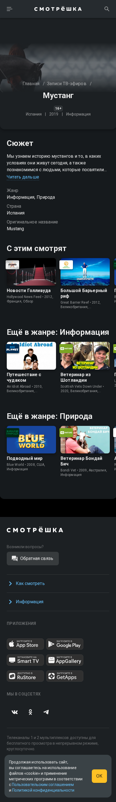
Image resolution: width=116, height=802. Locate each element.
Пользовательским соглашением (43, 784)
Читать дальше (23, 177)
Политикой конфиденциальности (43, 790)
